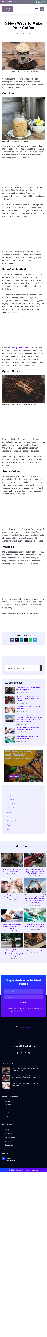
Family (8, 812)
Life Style (9, 821)
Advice (9, 800)
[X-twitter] (39, 2)
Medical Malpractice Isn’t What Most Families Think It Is (27, 737)
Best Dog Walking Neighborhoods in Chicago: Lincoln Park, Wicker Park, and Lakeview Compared (12, 953)
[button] (36, 9)
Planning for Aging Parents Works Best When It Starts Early (28, 728)
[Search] (41, 668)
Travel (8, 829)
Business (9, 804)
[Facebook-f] (36, 2)
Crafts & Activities (13, 808)
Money (9, 825)
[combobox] (22, 668)
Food (8, 816)
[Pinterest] (44, 2)
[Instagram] (41, 2)
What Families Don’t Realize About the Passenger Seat (28, 689)
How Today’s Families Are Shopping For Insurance (12, 896)
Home (8, 795)
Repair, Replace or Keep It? (35, 950)
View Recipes (14, 776)
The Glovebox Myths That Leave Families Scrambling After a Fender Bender (28, 699)
